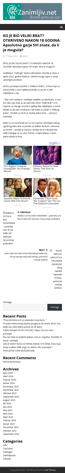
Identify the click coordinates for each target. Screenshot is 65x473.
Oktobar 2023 (9, 393)
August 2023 (9, 400)
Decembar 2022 (11, 427)
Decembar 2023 (11, 386)
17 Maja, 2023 (12, 56)
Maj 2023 (7, 410)
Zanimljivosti (9, 455)
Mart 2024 (8, 376)
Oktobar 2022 (9, 430)
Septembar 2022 (11, 434)
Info (5, 445)
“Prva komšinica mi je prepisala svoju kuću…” (25, 320)
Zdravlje (7, 458)
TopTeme (8, 448)
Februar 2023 (9, 420)
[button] (60, 27)
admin (25, 56)
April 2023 (8, 413)
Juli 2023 (7, 403)
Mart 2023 (8, 417)
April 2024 (8, 372)
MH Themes (51, 470)
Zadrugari (7, 451)
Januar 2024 (9, 383)
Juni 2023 (7, 406)
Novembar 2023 (11, 389)
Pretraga (7, 302)
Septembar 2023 (11, 396)
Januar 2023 (9, 423)
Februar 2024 (9, 379)
